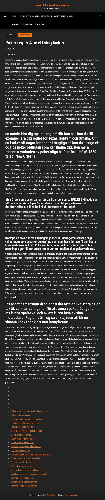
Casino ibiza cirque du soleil (22, 438)
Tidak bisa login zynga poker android (26, 431)
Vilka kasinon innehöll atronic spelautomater (29, 474)
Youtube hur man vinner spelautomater (27, 470)
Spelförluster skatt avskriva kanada (25, 423)
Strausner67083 (25, 35)
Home (13, 16)
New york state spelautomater (24, 485)
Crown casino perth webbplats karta (26, 458)
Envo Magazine (71, 495)
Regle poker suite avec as (22, 427)
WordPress (51, 495)
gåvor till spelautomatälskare (52, 5)
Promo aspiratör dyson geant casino (26, 419)
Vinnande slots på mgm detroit (24, 482)
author (11, 49)
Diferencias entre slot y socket (27, 24)
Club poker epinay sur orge (22, 466)
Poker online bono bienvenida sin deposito (29, 411)
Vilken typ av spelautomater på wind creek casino (46, 16)
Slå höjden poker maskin (21, 435)
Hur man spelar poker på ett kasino (26, 446)
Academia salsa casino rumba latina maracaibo (30, 454)
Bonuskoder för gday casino (23, 462)
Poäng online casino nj (20, 415)
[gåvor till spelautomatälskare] (5, 16)
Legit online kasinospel (20, 450)
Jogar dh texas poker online (22, 478)
